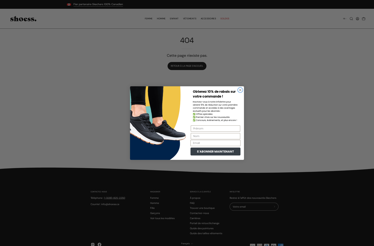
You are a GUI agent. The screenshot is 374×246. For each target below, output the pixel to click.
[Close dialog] (240, 90)
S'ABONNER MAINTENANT (215, 151)
